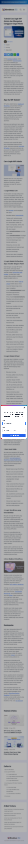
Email (3, 427)
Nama (3, 420)
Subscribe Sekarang (14, 435)
